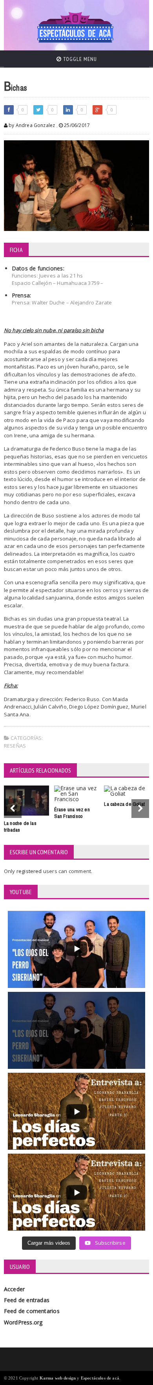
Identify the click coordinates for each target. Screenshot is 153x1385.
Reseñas (15, 745)
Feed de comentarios (32, 1311)
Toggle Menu (79, 59)
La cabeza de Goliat (124, 804)
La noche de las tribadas (20, 826)
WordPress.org (23, 1322)
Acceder (14, 1289)
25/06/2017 (76, 125)
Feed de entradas (26, 1300)
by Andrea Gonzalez (31, 125)
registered (29, 871)
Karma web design (58, 1378)
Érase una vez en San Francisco (72, 813)
